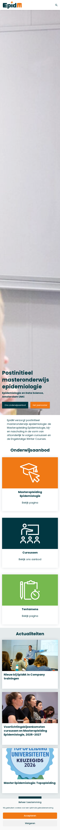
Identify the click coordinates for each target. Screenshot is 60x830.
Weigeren (30, 823)
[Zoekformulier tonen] (57, 5)
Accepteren (30, 815)
